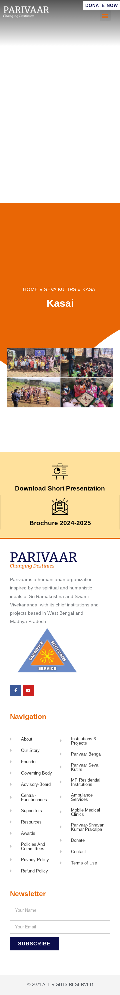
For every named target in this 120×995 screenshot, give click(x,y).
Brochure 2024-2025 (60, 522)
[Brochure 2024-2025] (60, 506)
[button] (105, 15)
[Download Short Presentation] (60, 472)
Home (30, 289)
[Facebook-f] (15, 690)
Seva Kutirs (60, 289)
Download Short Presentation (60, 488)
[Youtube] (28, 690)
